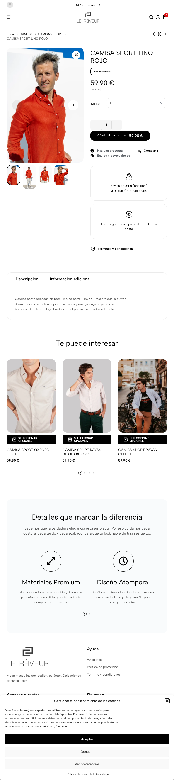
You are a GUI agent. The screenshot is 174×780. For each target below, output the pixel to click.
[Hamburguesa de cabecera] (9, 17)
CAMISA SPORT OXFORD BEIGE (28, 452)
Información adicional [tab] (70, 279)
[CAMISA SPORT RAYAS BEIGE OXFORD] (87, 396)
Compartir (151, 151)
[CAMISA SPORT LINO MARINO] (165, 34)
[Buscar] (151, 17)
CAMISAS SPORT (50, 34)
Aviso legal (102, 774)
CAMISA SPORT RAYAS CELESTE (137, 452)
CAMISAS (26, 34)
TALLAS (95, 104)
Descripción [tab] (27, 279)
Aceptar (87, 739)
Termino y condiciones (104, 674)
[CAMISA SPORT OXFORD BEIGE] (31, 396)
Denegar (87, 752)
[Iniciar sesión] (158, 17)
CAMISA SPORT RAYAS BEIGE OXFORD (82, 452)
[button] (167, 701)
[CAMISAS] (159, 34)
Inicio (11, 34)
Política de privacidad (80, 774)
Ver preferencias (87, 764)
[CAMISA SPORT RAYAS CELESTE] (142, 396)
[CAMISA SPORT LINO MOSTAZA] (153, 34)
